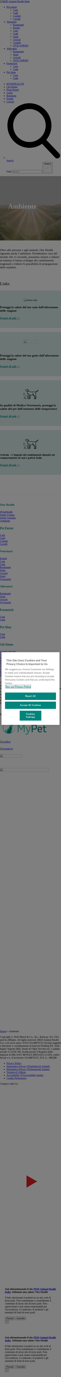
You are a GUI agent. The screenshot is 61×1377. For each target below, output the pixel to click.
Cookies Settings (30, 715)
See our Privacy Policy (18, 686)
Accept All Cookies (30, 705)
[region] (30, 688)
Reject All (30, 696)
